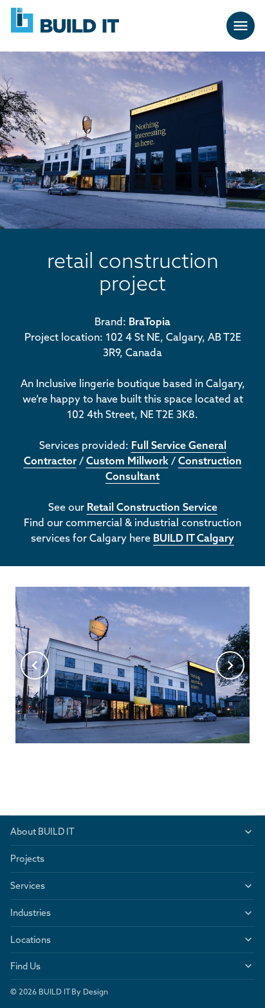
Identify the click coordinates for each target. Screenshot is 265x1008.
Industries (30, 912)
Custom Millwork (127, 460)
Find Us (25, 966)
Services (27, 885)
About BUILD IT (42, 831)
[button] (35, 665)
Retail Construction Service (152, 506)
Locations (30, 940)
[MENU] (240, 26)
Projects (27, 858)
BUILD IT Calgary (193, 537)
